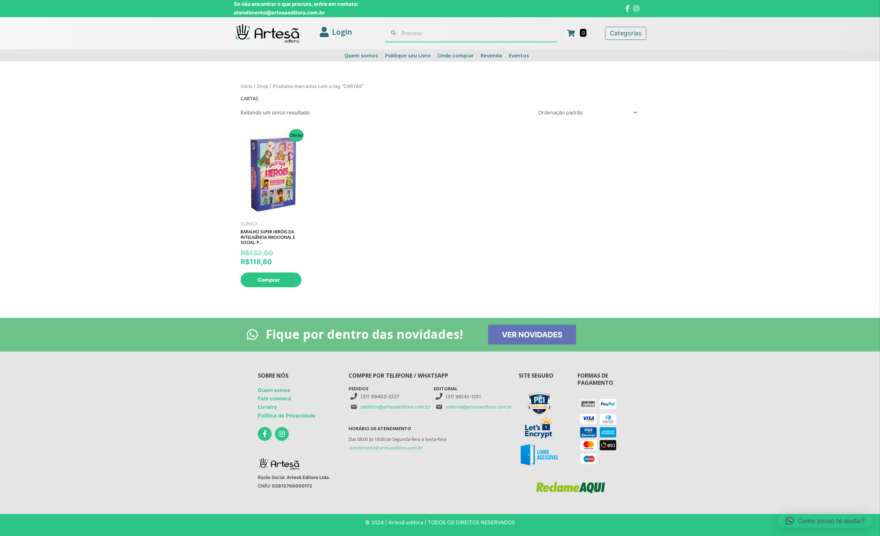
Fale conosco (274, 398)
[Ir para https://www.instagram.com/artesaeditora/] (282, 434)
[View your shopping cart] (572, 33)
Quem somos (274, 390)
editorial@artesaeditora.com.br (479, 407)
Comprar (269, 280)
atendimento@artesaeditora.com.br (385, 448)
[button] (825, 521)
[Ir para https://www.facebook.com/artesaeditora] (265, 434)
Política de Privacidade (287, 415)
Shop (262, 86)
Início (246, 86)
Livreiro (267, 407)
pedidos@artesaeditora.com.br (395, 407)
